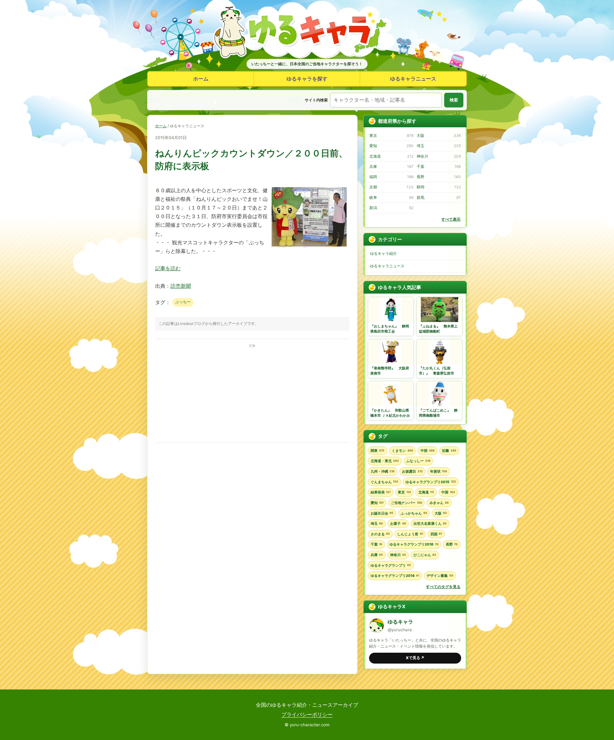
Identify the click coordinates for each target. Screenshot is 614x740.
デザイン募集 (440, 575)
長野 (438, 176)
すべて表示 (450, 219)
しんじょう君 (410, 534)
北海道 (391, 156)
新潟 (391, 207)
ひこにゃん (424, 555)
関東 (377, 450)
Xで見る (415, 658)
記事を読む (168, 268)
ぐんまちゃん (384, 482)
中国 (448, 492)
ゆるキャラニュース (413, 78)
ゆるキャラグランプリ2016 (414, 544)
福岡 (391, 176)
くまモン (402, 450)
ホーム (201, 78)
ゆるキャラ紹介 (383, 253)
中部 (428, 450)
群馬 (438, 197)
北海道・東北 (385, 461)
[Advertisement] (252, 393)
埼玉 (438, 145)
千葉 (438, 166)
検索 (454, 100)
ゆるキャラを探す (307, 78)
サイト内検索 (316, 100)
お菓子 (398, 523)
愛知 (391, 145)
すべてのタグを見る (443, 586)
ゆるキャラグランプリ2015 (430, 482)
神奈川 (438, 156)
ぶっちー (183, 301)
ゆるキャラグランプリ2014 (395, 575)
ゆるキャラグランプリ (391, 565)
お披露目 (412, 471)
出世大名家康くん (430, 523)
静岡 (438, 187)
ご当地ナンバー (406, 502)
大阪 (438, 135)
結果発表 (380, 492)
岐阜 (391, 197)
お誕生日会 (382, 513)
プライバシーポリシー (307, 714)
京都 (391, 187)
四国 (436, 534)
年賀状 (438, 471)
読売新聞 (180, 286)
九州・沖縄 (383, 471)
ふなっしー (418, 461)
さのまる (380, 534)
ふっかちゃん (414, 513)
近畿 (449, 450)
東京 (391, 135)
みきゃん (439, 502)
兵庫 (391, 166)
